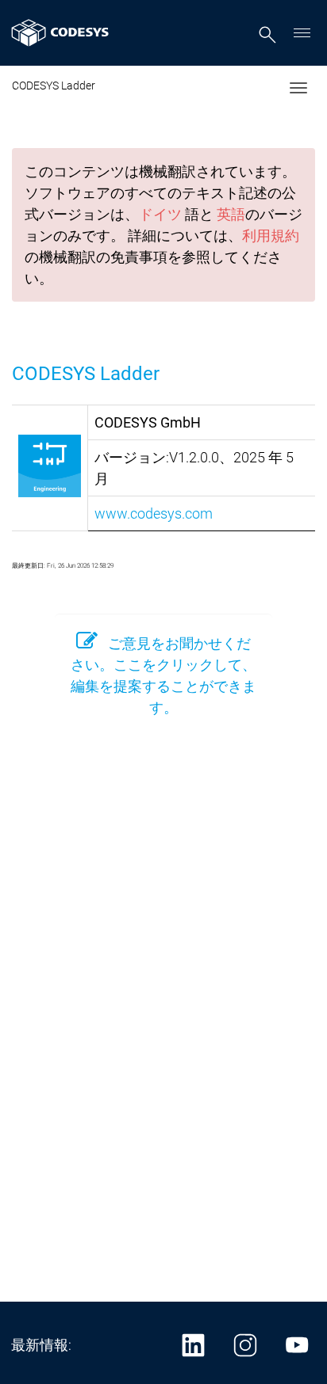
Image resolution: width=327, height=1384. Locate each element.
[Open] (302, 33)
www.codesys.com (153, 513)
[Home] (60, 33)
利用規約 (270, 235)
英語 (231, 214)
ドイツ (160, 214)
